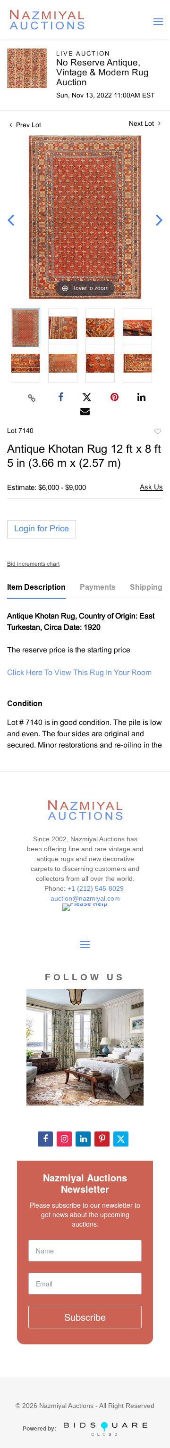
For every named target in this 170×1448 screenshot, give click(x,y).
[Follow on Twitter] (120, 1139)
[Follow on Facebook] (45, 1139)
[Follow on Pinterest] (102, 1139)
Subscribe (85, 1317)
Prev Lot (27, 125)
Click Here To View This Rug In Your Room (79, 672)
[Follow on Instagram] (64, 1139)
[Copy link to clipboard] (32, 397)
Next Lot (142, 124)
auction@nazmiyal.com (85, 898)
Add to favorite (157, 433)
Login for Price (41, 529)
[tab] (36, 591)
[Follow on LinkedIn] (83, 1139)
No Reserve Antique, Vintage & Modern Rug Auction (102, 73)
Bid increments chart (33, 564)
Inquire (151, 488)
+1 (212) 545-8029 (97, 888)
